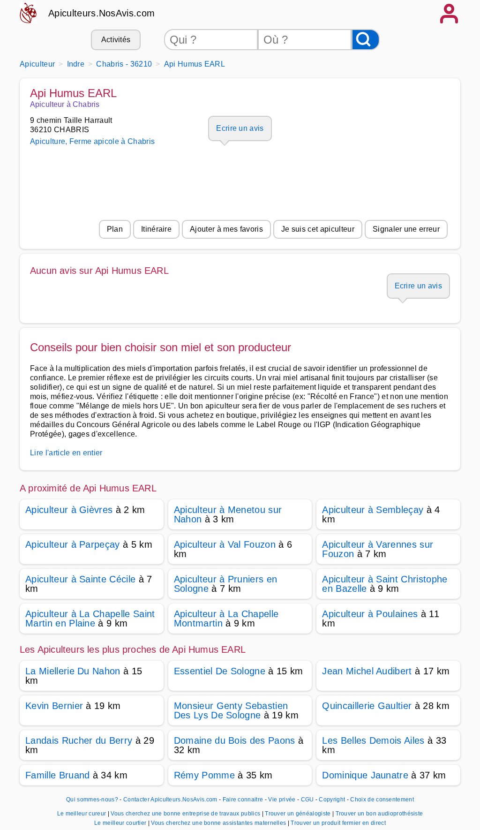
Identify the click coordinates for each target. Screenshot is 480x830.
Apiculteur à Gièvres (68, 510)
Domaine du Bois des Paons (234, 740)
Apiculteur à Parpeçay (72, 544)
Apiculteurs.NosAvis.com (101, 13)
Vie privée (281, 799)
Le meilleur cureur (82, 813)
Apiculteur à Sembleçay (372, 510)
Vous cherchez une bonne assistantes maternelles (219, 823)
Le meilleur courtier (121, 823)
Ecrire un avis (239, 128)
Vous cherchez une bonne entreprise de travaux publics (186, 813)
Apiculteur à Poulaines (370, 614)
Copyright (332, 799)
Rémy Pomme (204, 775)
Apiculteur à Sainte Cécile (80, 579)
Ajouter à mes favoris (226, 229)
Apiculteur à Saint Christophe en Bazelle (384, 584)
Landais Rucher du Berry (78, 740)
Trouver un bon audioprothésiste (379, 813)
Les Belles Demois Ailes (373, 740)
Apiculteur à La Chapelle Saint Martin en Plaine (90, 618)
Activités (116, 40)
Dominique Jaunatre (365, 775)
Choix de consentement (382, 799)
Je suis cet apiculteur (317, 229)
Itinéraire (156, 229)
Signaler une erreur (406, 229)
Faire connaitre (243, 799)
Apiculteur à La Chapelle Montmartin (226, 618)
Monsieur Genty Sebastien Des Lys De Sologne (231, 710)
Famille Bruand (57, 775)
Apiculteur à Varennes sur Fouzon (377, 549)
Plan (115, 229)
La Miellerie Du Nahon (72, 671)
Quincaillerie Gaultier (367, 706)
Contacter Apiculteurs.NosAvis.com (170, 799)
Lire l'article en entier (66, 453)
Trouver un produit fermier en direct (338, 823)
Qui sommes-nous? (92, 799)
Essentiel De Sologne (219, 671)
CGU (307, 799)
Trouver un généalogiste (298, 813)
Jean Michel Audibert (367, 671)
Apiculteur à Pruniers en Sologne (226, 584)
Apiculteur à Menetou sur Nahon (228, 514)
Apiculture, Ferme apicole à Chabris (92, 141)
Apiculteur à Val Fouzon (225, 544)
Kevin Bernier (54, 706)
